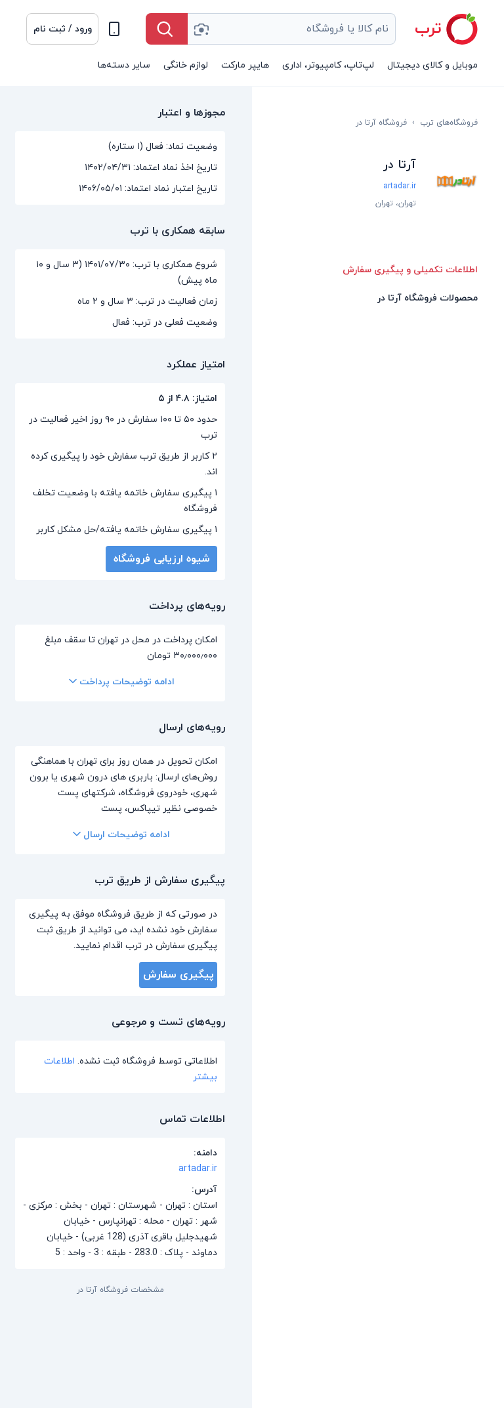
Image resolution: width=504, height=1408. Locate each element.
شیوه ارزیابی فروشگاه (162, 559)
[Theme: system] (114, 29)
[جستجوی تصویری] (201, 29)
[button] (62, 29)
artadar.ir (399, 186)
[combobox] (292, 29)
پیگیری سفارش (178, 975)
